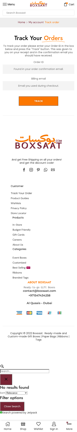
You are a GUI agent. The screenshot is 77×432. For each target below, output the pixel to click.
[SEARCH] (24, 368)
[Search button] (71, 13)
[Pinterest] (38, 170)
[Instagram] (31, 170)
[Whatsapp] (45, 170)
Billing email (38, 78)
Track (38, 101)
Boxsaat (38, 333)
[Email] (53, 170)
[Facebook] (24, 170)
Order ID (38, 62)
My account (36, 22)
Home (21, 22)
